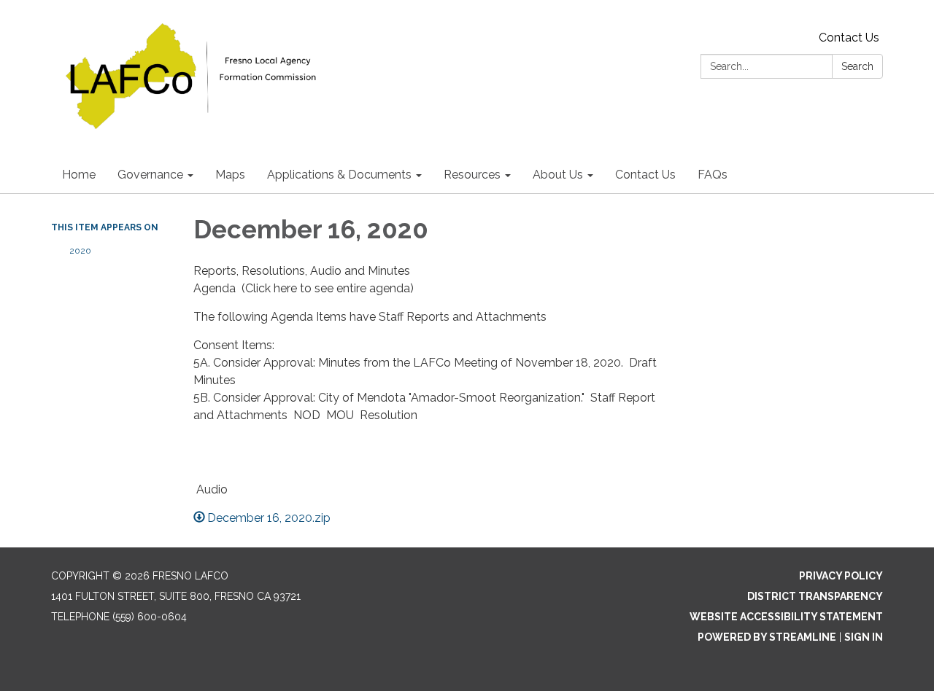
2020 (80, 251)
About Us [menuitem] (558, 174)
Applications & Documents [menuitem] (339, 174)
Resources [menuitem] (472, 174)
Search (857, 66)
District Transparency (815, 596)
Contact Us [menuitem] (645, 174)
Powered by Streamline (767, 637)
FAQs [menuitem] (712, 174)
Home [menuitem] (79, 174)
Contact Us (849, 37)
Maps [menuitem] (230, 174)
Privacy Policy (841, 576)
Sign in (863, 637)
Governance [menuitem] (150, 174)
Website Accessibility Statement (786, 616)
